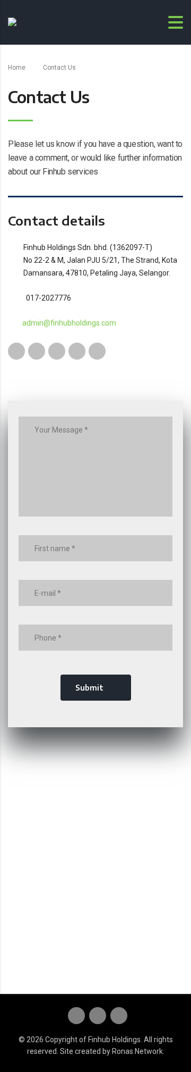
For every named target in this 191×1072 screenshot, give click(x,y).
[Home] (29, 21)
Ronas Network (137, 1051)
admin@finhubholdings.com (69, 323)
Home (16, 67)
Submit (89, 687)
